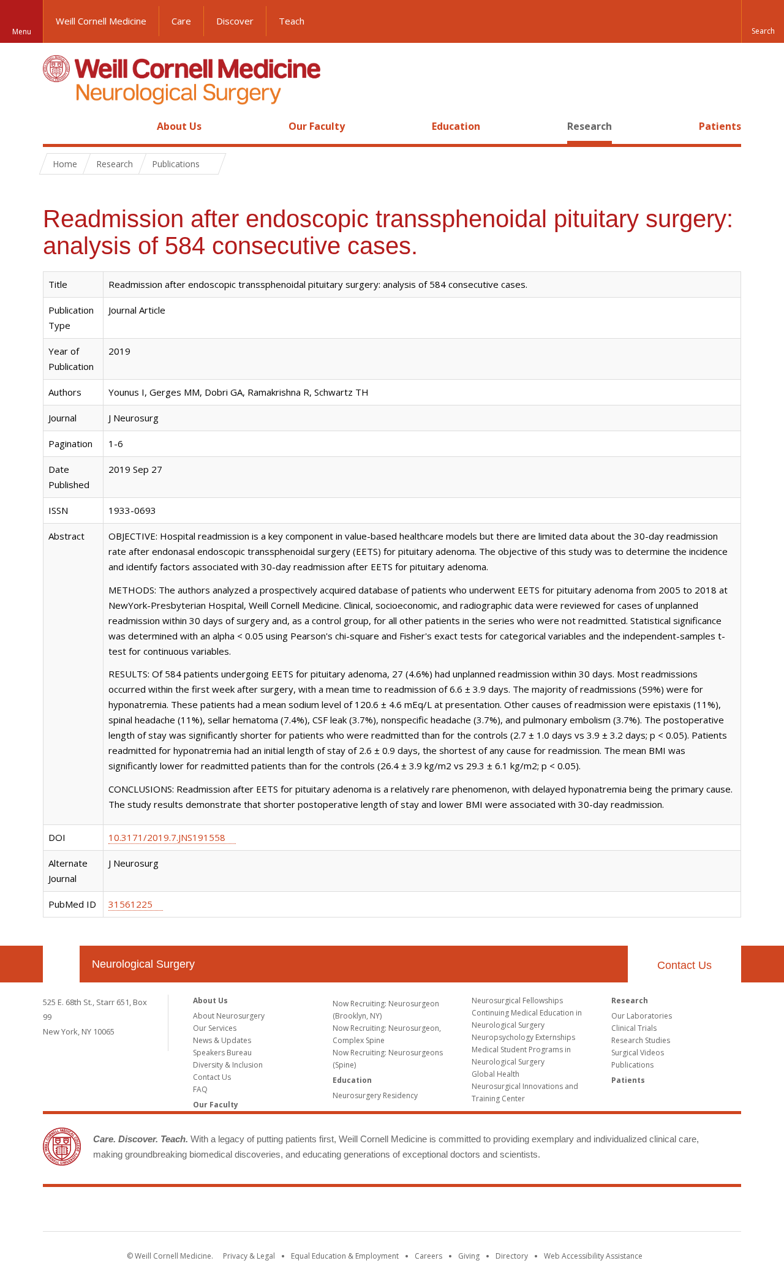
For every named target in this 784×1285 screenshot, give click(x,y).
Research (589, 126)
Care (181, 21)
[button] (762, 21)
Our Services (214, 1028)
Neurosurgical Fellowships (517, 1000)
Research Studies (640, 1040)
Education (456, 126)
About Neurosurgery (229, 1016)
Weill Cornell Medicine (101, 21)
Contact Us (684, 965)
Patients (720, 126)
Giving (469, 1256)
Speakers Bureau (222, 1052)
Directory (512, 1256)
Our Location (61, 964)
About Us (179, 126)
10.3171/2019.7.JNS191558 (166, 837)
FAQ (200, 1089)
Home (56, 126)
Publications (632, 1065)
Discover (235, 21)
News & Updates (222, 1040)
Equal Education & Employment (345, 1256)
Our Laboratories (641, 1016)
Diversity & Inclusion (228, 1065)
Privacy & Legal (249, 1256)
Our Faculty (316, 126)
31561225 (130, 904)
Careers (428, 1256)
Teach (291, 21)
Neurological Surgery (143, 964)
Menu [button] (21, 31)
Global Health (495, 1074)
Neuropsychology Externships (523, 1037)
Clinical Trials (634, 1028)
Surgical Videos (637, 1052)
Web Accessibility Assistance (593, 1256)
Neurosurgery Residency (375, 1095)
